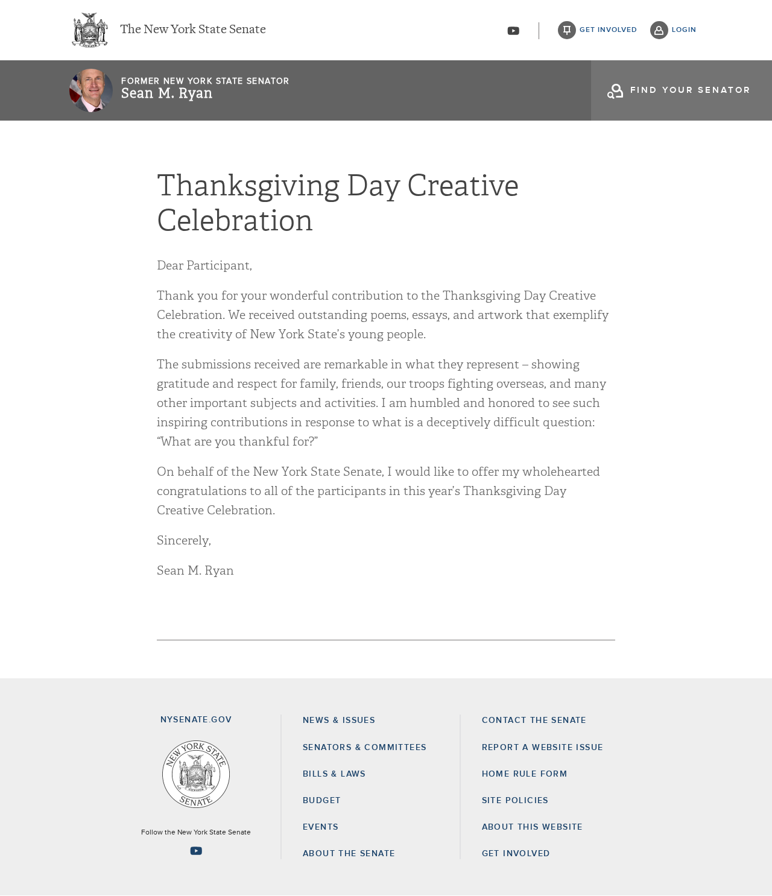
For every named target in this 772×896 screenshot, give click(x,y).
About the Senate (349, 854)
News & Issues (339, 720)
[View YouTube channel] (513, 30)
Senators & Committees (364, 747)
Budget (322, 801)
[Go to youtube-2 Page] (196, 851)
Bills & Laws (334, 774)
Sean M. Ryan (167, 93)
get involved (609, 30)
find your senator (690, 90)
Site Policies (515, 801)
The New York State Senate (193, 30)
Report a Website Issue (543, 747)
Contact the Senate (534, 720)
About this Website (532, 827)
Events (320, 827)
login (684, 30)
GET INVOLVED (516, 854)
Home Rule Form (525, 774)
